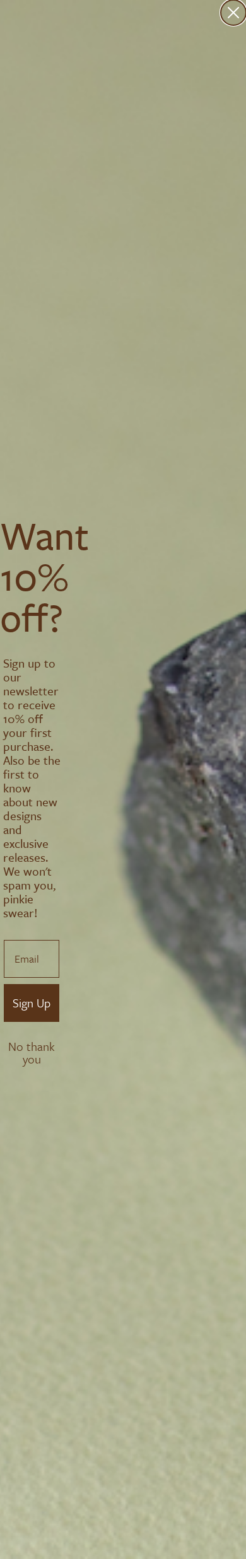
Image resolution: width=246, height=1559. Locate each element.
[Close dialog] (233, 12)
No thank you (31, 1047)
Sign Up (31, 1002)
